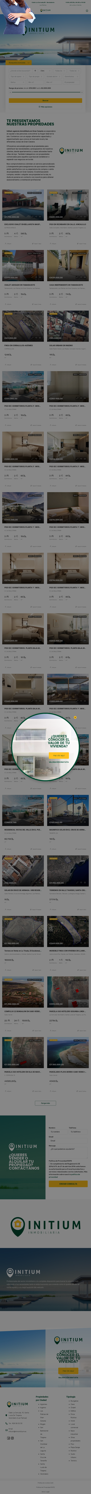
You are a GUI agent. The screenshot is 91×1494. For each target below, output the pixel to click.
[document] (45, 747)
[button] (75, 717)
